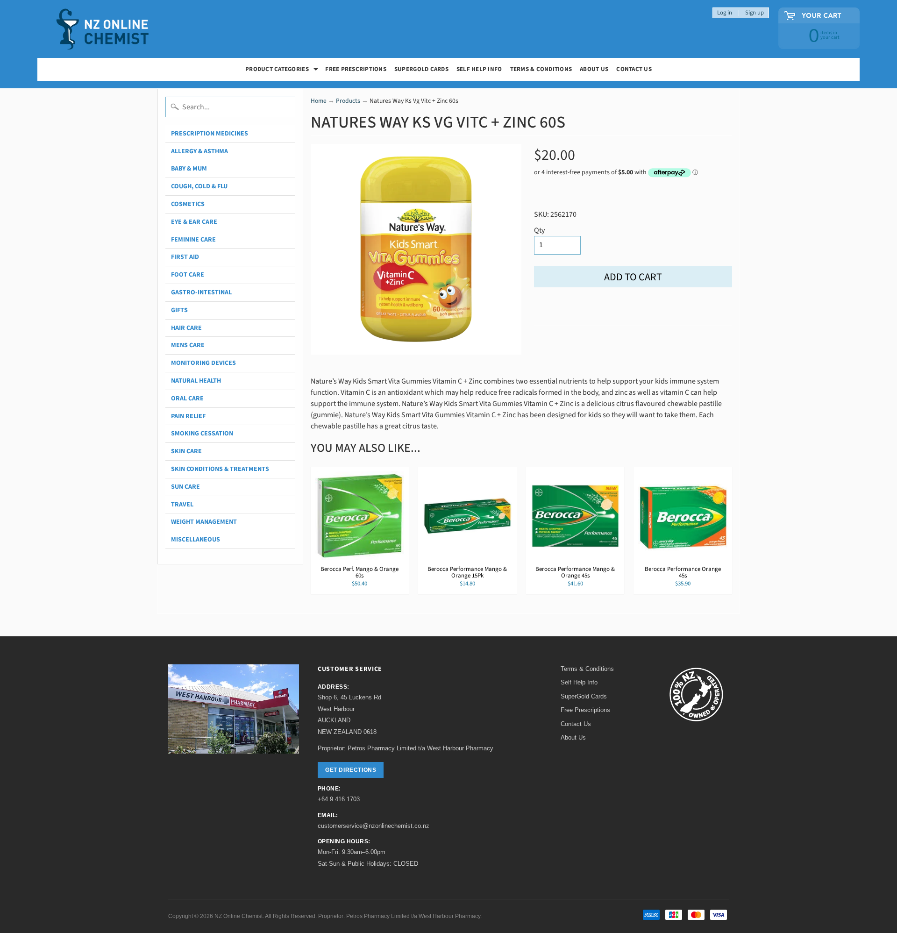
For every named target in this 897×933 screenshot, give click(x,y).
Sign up (754, 13)
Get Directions (350, 770)
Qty (539, 230)
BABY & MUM (189, 168)
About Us (594, 69)
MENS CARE (188, 345)
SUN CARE (185, 486)
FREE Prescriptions (355, 69)
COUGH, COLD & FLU (199, 186)
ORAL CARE (187, 398)
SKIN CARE (186, 451)
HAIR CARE (186, 328)
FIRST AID (185, 257)
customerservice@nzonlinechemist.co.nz (373, 825)
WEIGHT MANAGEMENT (204, 522)
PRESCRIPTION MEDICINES (209, 133)
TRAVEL (182, 504)
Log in (724, 13)
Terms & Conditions (541, 69)
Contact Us (634, 69)
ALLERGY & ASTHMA (199, 151)
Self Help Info (479, 69)
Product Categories (282, 70)
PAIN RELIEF (188, 416)
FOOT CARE (187, 274)
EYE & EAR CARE (194, 222)
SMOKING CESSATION (202, 433)
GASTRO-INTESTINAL (201, 292)
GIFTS (179, 310)
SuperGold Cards (421, 69)
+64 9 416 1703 (339, 799)
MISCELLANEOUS (195, 539)
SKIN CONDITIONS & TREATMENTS (220, 469)
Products (348, 100)
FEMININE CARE (193, 239)
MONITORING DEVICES (203, 363)
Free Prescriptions (585, 709)
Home (319, 100)
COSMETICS (188, 204)
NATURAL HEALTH (196, 380)
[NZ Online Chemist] (103, 29)
